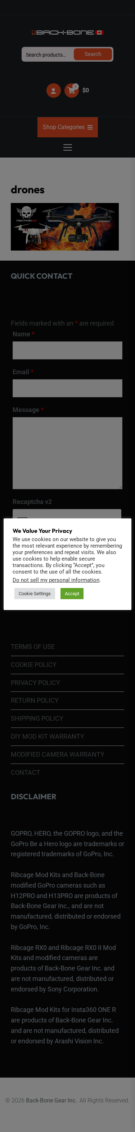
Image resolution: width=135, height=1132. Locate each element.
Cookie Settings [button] (35, 593)
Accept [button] (72, 593)
